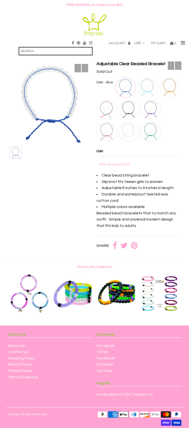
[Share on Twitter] (124, 246)
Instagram (105, 346)
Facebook (105, 358)
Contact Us (18, 352)
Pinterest (104, 364)
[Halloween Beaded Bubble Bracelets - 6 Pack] (116, 312)
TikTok (102, 352)
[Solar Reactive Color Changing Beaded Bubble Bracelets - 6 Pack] (160, 312)
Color (99, 151)
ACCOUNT (117, 43)
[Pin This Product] (134, 246)
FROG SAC (39, 414)
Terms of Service (23, 377)
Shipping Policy (21, 358)
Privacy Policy (20, 371)
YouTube (104, 371)
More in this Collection (94, 267)
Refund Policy (20, 364)
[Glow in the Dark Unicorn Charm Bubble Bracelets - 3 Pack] (29, 312)
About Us (16, 346)
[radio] (125, 87)
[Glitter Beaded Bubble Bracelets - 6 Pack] (73, 312)
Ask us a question (115, 164)
